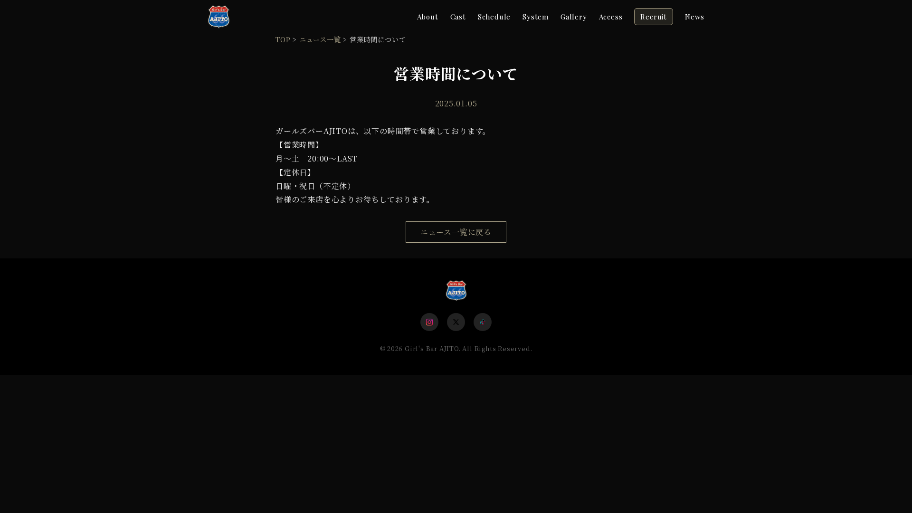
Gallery (573, 16)
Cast (458, 16)
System (535, 16)
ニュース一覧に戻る (456, 232)
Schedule (494, 16)
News (694, 16)
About (427, 16)
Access (611, 16)
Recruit (653, 16)
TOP (283, 39)
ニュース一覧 (320, 39)
